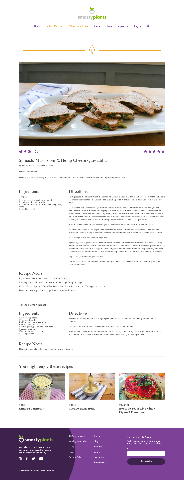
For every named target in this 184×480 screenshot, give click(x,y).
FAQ (71, 452)
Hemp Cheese (25, 196)
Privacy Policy (75, 457)
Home (37, 26)
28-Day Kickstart (55, 26)
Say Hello (99, 447)
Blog (109, 26)
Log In (137, 26)
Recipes (98, 26)
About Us (98, 436)
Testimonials (100, 463)
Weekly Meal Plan (78, 26)
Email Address (133, 449)
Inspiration (123, 26)
